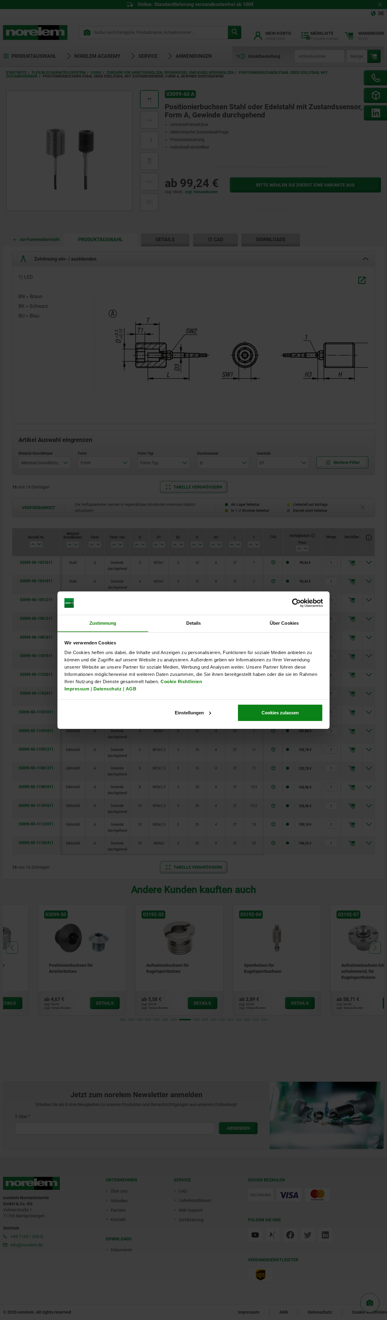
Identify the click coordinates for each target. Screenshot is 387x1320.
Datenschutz (107, 688)
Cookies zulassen (280, 712)
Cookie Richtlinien (180, 681)
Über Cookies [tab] (284, 622)
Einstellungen (189, 712)
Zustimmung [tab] (102, 622)
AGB (131, 688)
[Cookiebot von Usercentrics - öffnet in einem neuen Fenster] (296, 602)
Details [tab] (193, 622)
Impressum (76, 688)
